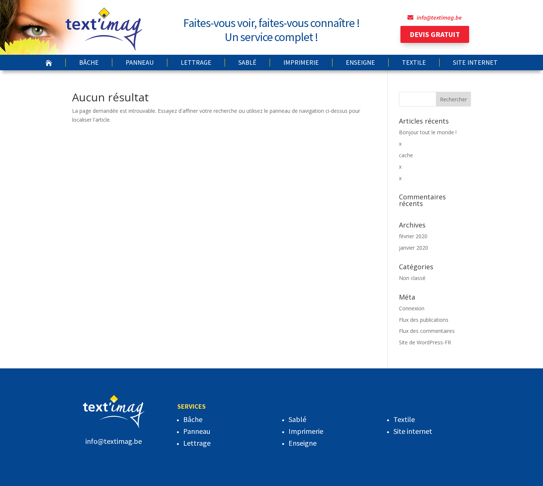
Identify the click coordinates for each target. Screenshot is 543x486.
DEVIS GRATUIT (435, 34)
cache (406, 155)
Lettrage (196, 62)
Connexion (411, 308)
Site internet (475, 62)
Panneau (140, 62)
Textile (414, 62)
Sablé (247, 62)
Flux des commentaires (427, 330)
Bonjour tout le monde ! (428, 132)
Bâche (89, 62)
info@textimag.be (439, 17)
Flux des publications (423, 319)
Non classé (412, 277)
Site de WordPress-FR (425, 342)
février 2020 (413, 236)
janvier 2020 (413, 247)
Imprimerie (301, 62)
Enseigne (360, 62)
